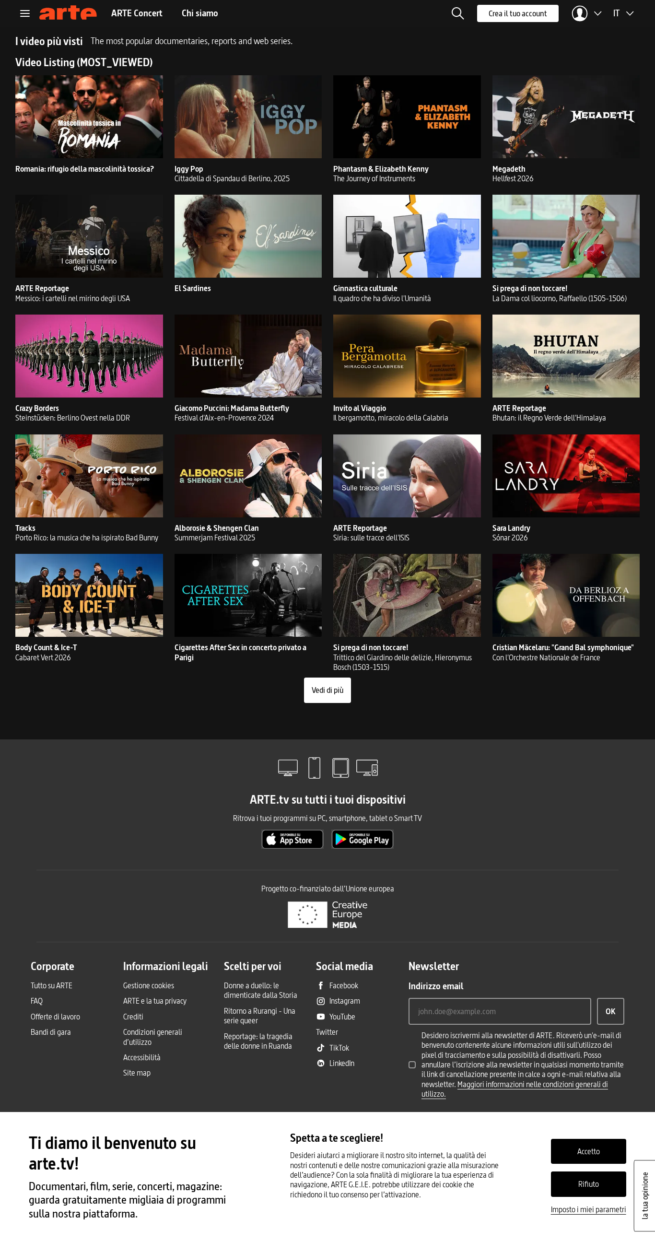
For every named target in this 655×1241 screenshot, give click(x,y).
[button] (457, 13)
